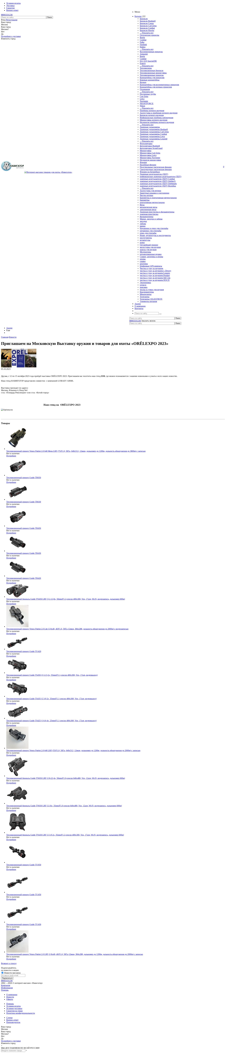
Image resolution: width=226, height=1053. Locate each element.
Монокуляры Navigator (150, 158)
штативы (144, 264)
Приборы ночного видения (152, 110)
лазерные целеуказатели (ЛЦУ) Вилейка (158, 186)
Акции (9, 328)
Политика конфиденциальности (20, 1013)
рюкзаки (143, 287)
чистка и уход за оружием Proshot (155, 275)
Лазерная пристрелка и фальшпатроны (157, 212)
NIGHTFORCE (146, 103)
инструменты (146, 238)
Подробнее (11, 456)
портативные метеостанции (152, 202)
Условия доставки (14, 1008)
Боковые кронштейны (149, 80)
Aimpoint (144, 54)
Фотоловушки (146, 143)
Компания (5, 985)
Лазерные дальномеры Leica (152, 136)
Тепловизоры (146, 68)
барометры (144, 200)
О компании (11, 994)
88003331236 (7, 15)
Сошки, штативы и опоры (151, 256)
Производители (13, 1022)
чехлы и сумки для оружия (152, 289)
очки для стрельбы (148, 233)
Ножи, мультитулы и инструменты (155, 235)
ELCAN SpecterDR (148, 61)
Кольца (143, 82)
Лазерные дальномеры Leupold (153, 139)
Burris (142, 37)
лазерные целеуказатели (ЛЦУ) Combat (157, 179)
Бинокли (144, 19)
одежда (143, 285)
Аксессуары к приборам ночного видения (158, 113)
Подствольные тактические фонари (156, 167)
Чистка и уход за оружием (151, 268)
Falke (142, 42)
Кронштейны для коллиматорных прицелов (159, 85)
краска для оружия (148, 249)
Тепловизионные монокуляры (153, 73)
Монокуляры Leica (148, 155)
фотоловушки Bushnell (150, 146)
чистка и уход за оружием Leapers (155, 273)
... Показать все (146, 33)
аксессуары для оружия (150, 247)
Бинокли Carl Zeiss (148, 26)
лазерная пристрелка (149, 214)
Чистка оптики (146, 195)
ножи (142, 242)
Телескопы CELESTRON (151, 299)
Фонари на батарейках (150, 172)
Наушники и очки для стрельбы (154, 228)
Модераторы (145, 252)
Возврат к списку (9, 963)
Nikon (142, 106)
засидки (143, 221)
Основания (145, 89)
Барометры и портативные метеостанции (158, 198)
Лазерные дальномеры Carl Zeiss (154, 132)
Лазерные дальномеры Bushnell (154, 129)
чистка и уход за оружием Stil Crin (155, 278)
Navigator (144, 101)
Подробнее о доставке (11, 36)
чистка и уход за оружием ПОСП (155, 280)
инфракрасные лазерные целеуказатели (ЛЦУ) (160, 176)
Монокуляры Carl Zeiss (150, 153)
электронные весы (148, 209)
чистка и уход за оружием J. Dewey (155, 271)
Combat (143, 40)
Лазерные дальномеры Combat (153, 134)
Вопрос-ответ (12, 1020)
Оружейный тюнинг (149, 245)
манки (142, 226)
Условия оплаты (13, 1006)
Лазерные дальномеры (150, 127)
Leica (142, 99)
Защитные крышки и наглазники (154, 193)
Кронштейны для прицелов (152, 77)
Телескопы (144, 297)
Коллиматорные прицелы (151, 52)
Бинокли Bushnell (148, 21)
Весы (142, 205)
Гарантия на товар (14, 1011)
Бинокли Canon (147, 23)
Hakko (142, 47)
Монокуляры (145, 150)
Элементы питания (148, 301)
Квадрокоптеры (147, 292)
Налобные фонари (148, 165)
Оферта (9, 999)
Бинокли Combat (147, 28)
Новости (10, 997)
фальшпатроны (146, 216)
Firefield (143, 44)
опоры (143, 259)
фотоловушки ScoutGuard (151, 148)
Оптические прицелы (149, 35)
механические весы (148, 207)
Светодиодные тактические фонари (156, 169)
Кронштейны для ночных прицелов (156, 87)
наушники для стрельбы (150, 231)
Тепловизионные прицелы (152, 75)
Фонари (143, 162)
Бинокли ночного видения (152, 115)
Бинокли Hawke (147, 30)
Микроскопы (145, 294)
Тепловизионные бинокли (151, 70)
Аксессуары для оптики (150, 191)
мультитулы (145, 240)
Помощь (5, 990)
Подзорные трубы (148, 94)
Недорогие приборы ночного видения (157, 122)
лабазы (143, 224)
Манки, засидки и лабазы (151, 219)
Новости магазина (12, 973)
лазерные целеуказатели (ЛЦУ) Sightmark (158, 183)
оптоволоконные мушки (151, 254)
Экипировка (145, 282)
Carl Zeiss (144, 96)
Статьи (9, 1017)
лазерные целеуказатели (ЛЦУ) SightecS (158, 181)
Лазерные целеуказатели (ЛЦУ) (154, 174)
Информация (7, 988)
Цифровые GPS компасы (151, 266)
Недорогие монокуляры (150, 160)
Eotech (143, 63)
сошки (143, 261)
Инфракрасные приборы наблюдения (156, 117)
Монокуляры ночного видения (153, 120)
